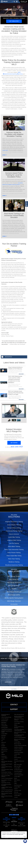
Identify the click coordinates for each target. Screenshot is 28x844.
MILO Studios (17, 779)
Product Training (17, 793)
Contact (16, 797)
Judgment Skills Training (14, 540)
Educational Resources (19, 761)
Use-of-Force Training (18, 721)
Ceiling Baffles (4, 725)
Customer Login (17, 790)
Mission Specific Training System (14, 598)
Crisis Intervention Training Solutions (7, 770)
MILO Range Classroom (14, 601)
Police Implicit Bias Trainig (14, 556)
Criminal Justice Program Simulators (6, 764)
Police (2, 759)
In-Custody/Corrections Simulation (6, 785)
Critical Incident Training (14, 528)
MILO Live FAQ (17, 766)
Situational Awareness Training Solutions (19, 716)
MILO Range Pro (14, 579)
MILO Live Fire (4, 749)
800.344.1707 (14, 821)
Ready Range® (4, 720)
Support (16, 788)
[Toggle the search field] (14, 1)
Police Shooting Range (19, 714)
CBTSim (3, 754)
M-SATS (14, 589)
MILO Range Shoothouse (14, 592)
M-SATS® (3, 745)
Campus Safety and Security (20, 745)
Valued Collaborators (18, 774)
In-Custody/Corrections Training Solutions (19, 735)
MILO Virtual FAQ (18, 764)
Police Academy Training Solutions (6, 794)
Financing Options (18, 771)
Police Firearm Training (14, 552)
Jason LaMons (14, 689)
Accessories (14, 604)
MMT (2, 752)
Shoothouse (4, 747)
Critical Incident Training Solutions (6, 767)
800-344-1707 (17, 446)
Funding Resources (18, 769)
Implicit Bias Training (14, 537)
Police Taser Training (14, 559)
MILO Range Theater (14, 576)
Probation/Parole (17, 750)
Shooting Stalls (4, 727)
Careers (16, 759)
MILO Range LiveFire (14, 595)
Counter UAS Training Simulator (19, 727)
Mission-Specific (17, 743)
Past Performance (18, 785)
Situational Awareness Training (14, 565)
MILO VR (3, 737)
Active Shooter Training (14, 525)
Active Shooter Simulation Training (6, 762)
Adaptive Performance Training (14, 522)
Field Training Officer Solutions (5, 776)
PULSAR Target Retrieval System (6, 731)
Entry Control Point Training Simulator (20, 732)
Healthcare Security (18, 747)
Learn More (8, 682)
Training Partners (18, 773)
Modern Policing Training (6, 791)
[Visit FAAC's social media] (10, 814)
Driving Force (4, 750)
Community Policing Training (14, 531)
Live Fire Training (14, 543)
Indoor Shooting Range (6, 717)
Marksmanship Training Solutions (19, 740)
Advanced (3, 742)
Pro (2, 740)
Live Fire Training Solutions (7, 789)
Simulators (3, 735)
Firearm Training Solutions (7, 778)
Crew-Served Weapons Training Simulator (19, 730)
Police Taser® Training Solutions (19, 719)
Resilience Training (14, 562)
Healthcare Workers (18, 748)
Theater (3, 738)
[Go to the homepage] (24, 1)
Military (15, 725)
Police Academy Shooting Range (6, 796)
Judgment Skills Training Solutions (6, 787)
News (15, 781)
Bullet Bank (3, 722)
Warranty (16, 792)
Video (15, 783)
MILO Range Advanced (14, 582)
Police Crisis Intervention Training (14, 549)
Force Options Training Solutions (6, 780)
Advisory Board (17, 757)
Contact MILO (4, 733)
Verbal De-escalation (18, 752)
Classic (2, 744)
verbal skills (5, 150)
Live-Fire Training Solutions (20, 737)
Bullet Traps (3, 724)
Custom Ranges (4, 718)
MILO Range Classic (14, 585)
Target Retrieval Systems (6, 729)
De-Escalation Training (6, 772)
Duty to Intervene (14, 534)
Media (15, 778)
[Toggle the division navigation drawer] (17, 1)
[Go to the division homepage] (5, 1)
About (15, 755)
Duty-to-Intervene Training (6, 773)
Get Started (14, 443)
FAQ (15, 762)
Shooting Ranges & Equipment (5, 715)
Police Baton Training (14, 546)
